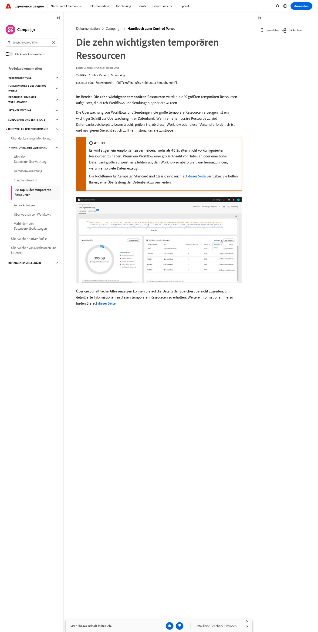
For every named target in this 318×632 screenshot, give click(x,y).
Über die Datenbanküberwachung (30, 159)
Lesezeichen (272, 30)
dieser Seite (197, 176)
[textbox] (31, 42)
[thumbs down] (179, 626)
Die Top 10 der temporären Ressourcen (32, 192)
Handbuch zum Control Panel (151, 28)
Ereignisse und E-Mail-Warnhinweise (22, 100)
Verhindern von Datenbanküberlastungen (30, 226)
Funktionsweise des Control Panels (27, 88)
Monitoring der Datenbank (29, 147)
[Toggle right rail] (259, 18)
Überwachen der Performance (28, 129)
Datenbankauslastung (28, 171)
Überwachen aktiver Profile (29, 239)
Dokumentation (88, 28)
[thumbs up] (169, 626)
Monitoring (118, 75)
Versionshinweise (19, 77)
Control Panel (97, 75)
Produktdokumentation (25, 68)
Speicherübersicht (25, 180)
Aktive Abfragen (24, 205)
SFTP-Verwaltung (19, 110)
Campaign (114, 28)
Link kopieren (295, 30)
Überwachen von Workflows (32, 214)
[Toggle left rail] (58, 18)
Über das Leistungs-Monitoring (31, 138)
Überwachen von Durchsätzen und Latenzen (33, 250)
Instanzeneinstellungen (24, 263)
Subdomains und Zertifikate (26, 119)
